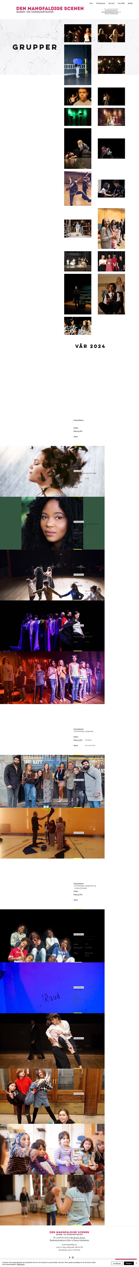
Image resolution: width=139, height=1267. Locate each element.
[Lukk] (136, 1263)
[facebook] (69, 1257)
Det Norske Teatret (78, 1237)
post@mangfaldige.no (69, 1244)
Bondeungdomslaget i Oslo (110, 12)
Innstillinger (117, 1263)
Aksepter (129, 1263)
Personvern (21, 1264)
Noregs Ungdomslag (111, 13)
